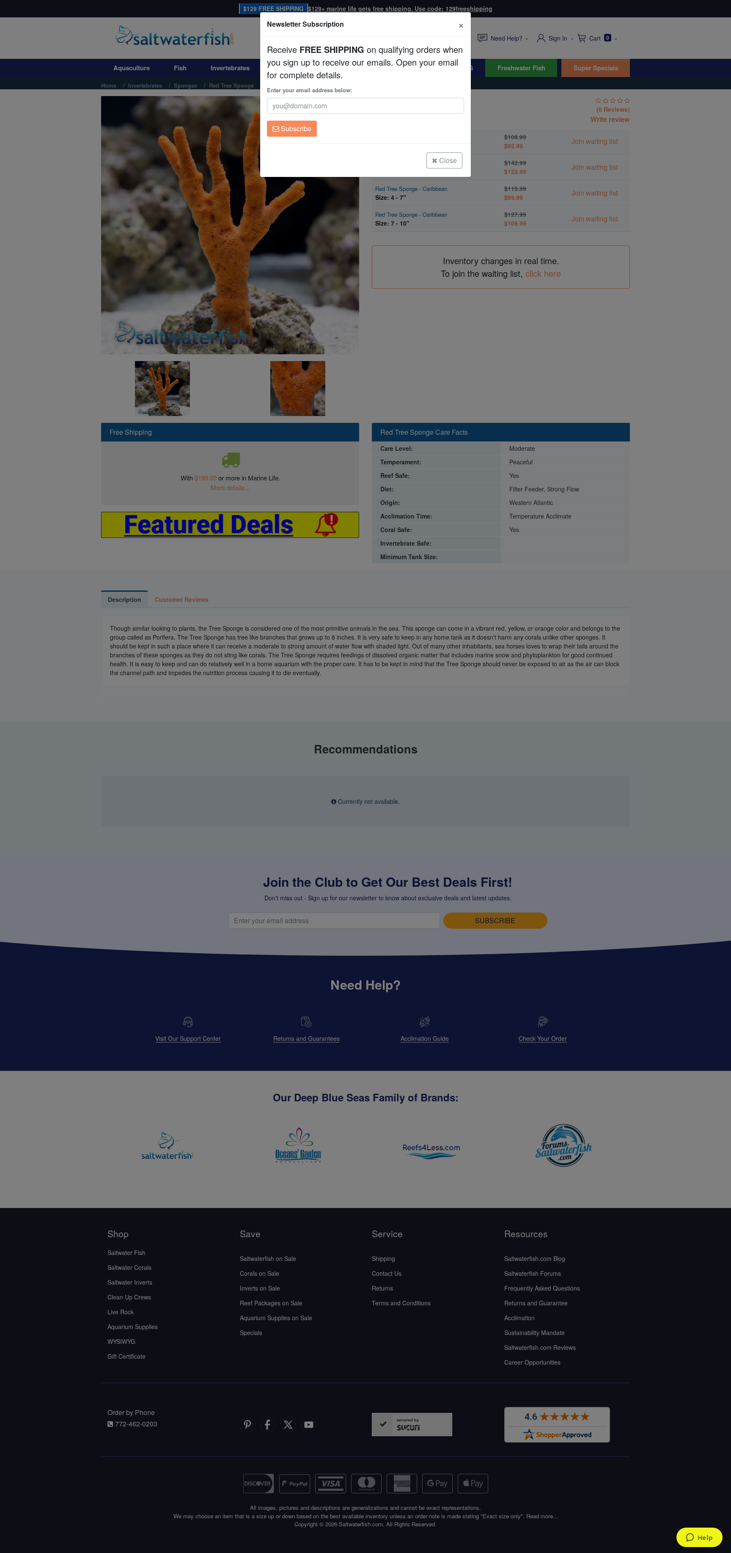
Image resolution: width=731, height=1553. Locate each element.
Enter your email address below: (309, 90)
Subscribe (295, 128)
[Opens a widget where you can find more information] (699, 1538)
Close (447, 160)
